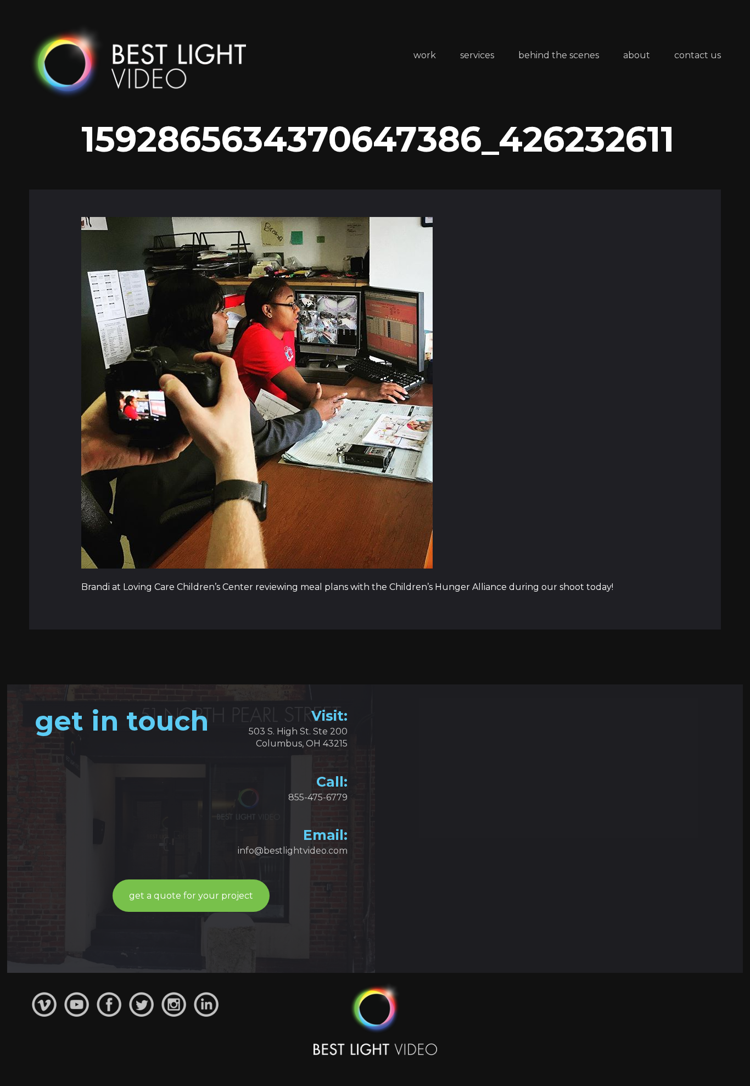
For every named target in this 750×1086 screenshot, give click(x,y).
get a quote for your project (191, 895)
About (636, 55)
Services (477, 55)
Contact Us (697, 55)
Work (424, 55)
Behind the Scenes (558, 55)
